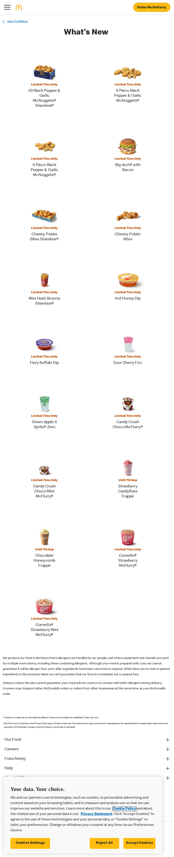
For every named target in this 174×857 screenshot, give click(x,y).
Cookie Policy (124, 809)
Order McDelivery (152, 8)
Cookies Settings (30, 843)
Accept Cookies (139, 843)
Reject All (104, 843)
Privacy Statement (96, 814)
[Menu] (7, 7)
